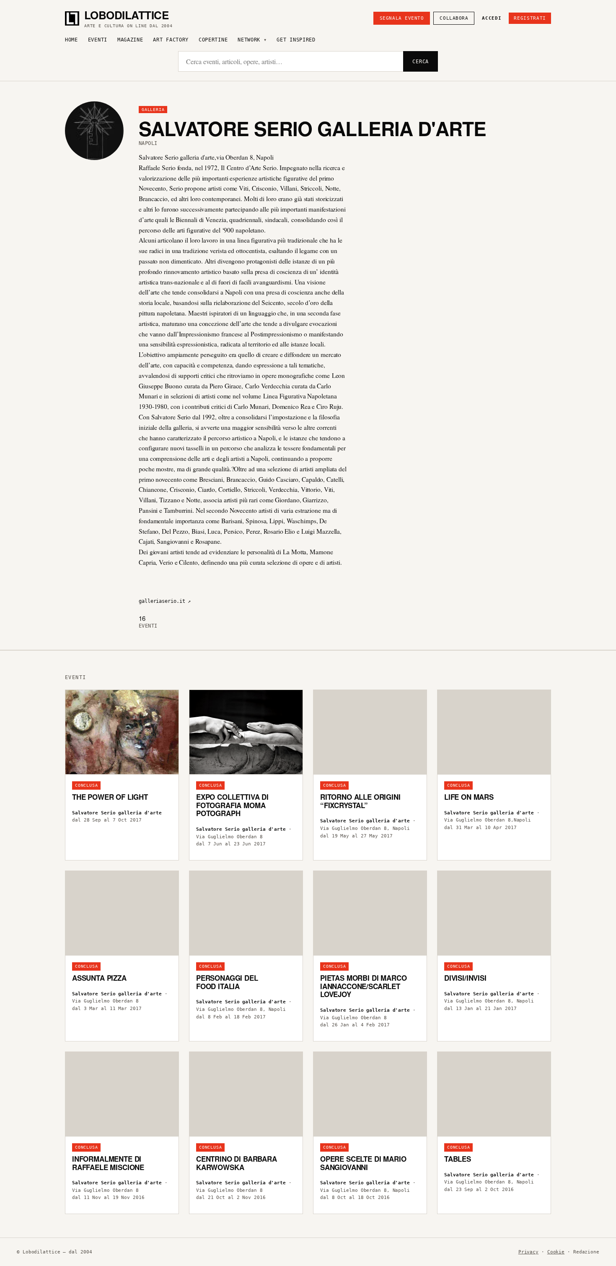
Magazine (130, 40)
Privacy (528, 1252)
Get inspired (296, 40)
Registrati (530, 18)
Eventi (97, 40)
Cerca (420, 62)
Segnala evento (402, 18)
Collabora (454, 18)
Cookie (555, 1252)
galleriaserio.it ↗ (165, 601)
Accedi (491, 18)
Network (249, 40)
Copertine (213, 40)
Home (71, 40)
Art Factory (171, 40)
